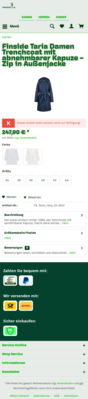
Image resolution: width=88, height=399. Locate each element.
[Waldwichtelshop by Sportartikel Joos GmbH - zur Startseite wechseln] (9, 5)
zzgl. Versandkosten (26, 138)
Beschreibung (14, 215)
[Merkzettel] (62, 26)
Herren (44, 17)
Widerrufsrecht (19, 396)
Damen (27, 17)
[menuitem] (10, 26)
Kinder (61, 17)
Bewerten (34, 197)
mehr (65, 223)
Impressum (71, 396)
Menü (14, 26)
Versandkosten (65, 383)
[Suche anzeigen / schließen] (52, 26)
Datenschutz (42, 396)
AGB (56, 396)
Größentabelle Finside (20, 233)
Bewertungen (13, 247)
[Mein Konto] (72, 26)
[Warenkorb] (81, 26)
